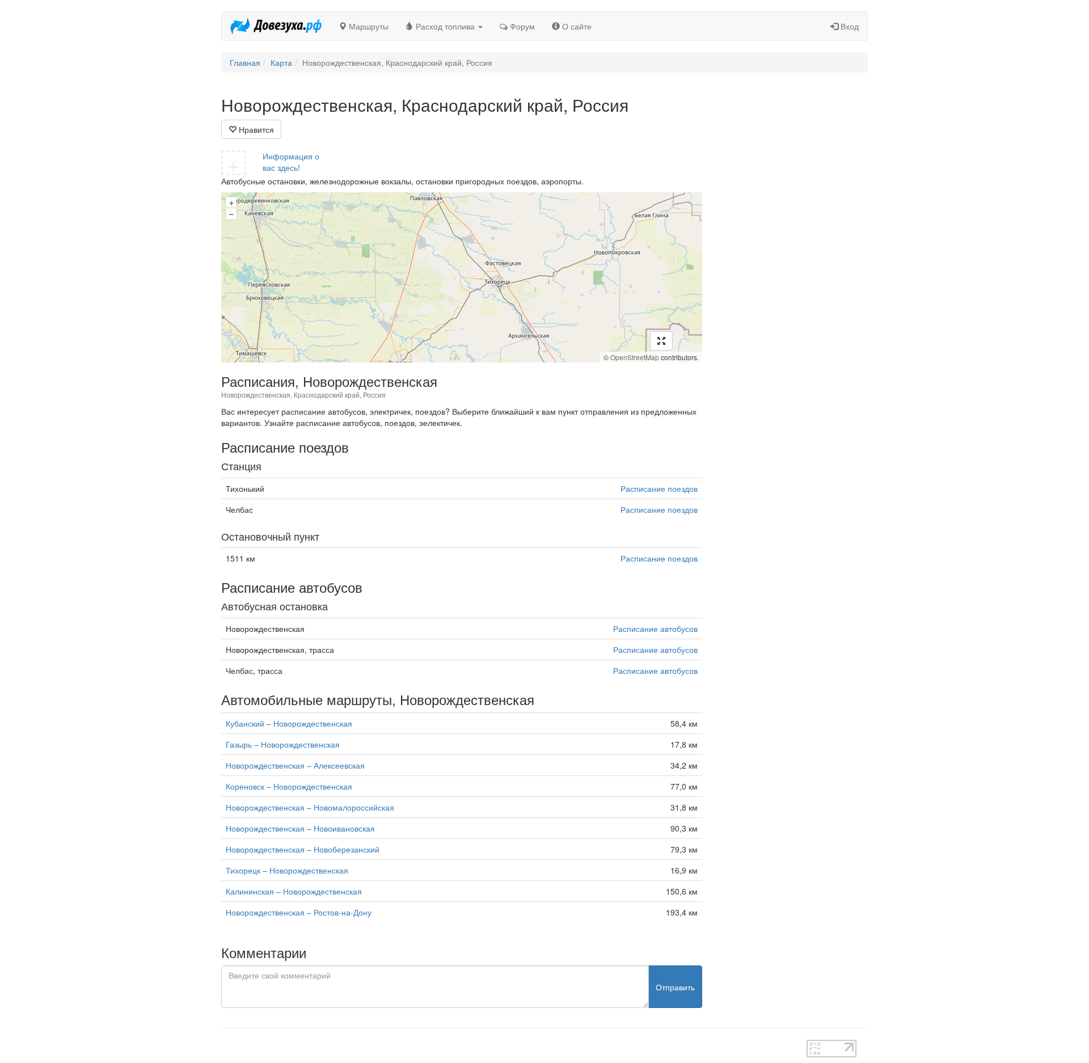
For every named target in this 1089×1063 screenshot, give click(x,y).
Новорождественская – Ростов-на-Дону (299, 912)
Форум (521, 26)
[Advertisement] (793, 265)
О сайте (576, 26)
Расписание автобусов (655, 628)
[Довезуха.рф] (276, 26)
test (504, 1045)
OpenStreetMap (634, 357)
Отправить (675, 987)
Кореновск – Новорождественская (289, 786)
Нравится (255, 129)
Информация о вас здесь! (291, 161)
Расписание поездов (659, 488)
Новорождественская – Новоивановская (300, 828)
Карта (281, 62)
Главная (245, 62)
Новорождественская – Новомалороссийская (310, 807)
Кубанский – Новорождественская (289, 723)
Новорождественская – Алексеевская (295, 765)
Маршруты (368, 26)
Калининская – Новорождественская (294, 891)
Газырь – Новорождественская (283, 744)
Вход (848, 26)
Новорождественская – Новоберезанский (302, 849)
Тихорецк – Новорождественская (287, 870)
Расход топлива (445, 26)
